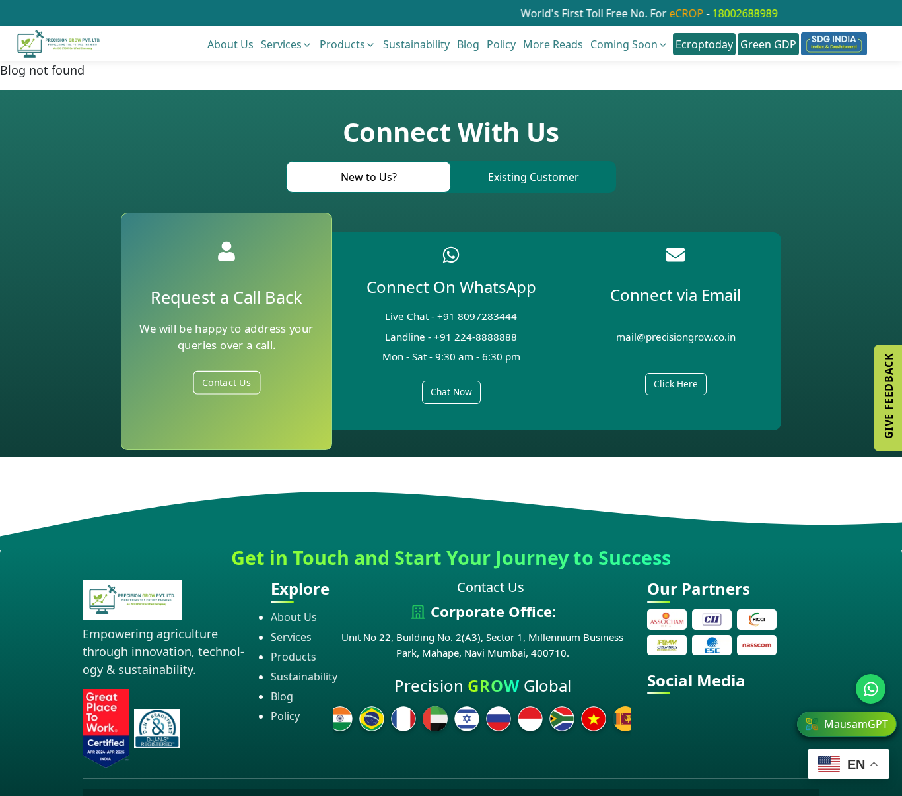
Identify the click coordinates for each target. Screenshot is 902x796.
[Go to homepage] (59, 43)
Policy (501, 44)
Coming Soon (624, 44)
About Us (230, 44)
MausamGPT (856, 724)
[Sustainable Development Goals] (834, 43)
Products (342, 44)
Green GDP (768, 44)
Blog (468, 44)
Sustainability (416, 44)
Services (281, 44)
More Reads (553, 44)
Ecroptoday (704, 44)
